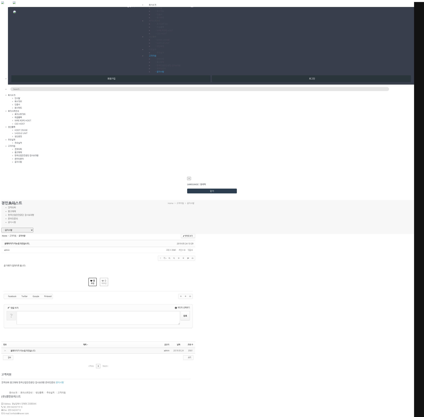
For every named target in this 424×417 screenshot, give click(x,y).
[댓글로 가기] (188, 258)
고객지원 (152, 56)
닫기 (212, 191)
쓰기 (189, 357)
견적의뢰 (160, 59)
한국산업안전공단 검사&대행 (169, 65)
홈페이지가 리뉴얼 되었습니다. (17, 243)
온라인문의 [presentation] (13, 218)
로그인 (311, 78)
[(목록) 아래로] (183, 258)
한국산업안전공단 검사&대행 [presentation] (21, 215)
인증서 (159, 14)
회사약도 (160, 17)
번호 (5, 345)
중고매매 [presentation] (12, 211)
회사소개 (152, 5)
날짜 (178, 345)
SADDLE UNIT (163, 43)
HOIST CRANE (163, 40)
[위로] (178, 258)
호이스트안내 (154, 21)
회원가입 (110, 78)
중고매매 (160, 62)
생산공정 (160, 46)
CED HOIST (162, 33)
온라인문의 (161, 68)
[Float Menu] (191, 5)
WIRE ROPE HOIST (165, 30)
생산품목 (152, 36)
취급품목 (160, 27)
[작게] (174, 258)
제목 (84, 345)
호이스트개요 (162, 24)
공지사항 (160, 71)
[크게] (169, 258)
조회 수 (190, 345)
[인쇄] (192, 258)
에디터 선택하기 (183, 308)
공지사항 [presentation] (12, 222)
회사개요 (160, 11)
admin (7, 250)
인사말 (159, 8)
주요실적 (152, 49)
